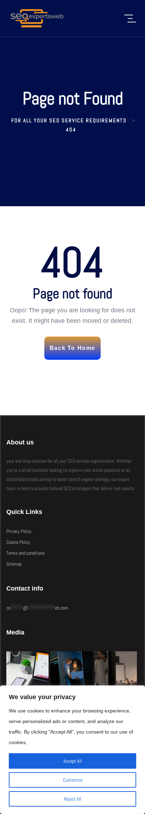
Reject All (72, 799)
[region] (72, 749)
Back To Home (72, 348)
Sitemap (13, 564)
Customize (72, 780)
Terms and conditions (25, 553)
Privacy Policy (19, 531)
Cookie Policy (18, 542)
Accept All (72, 761)
